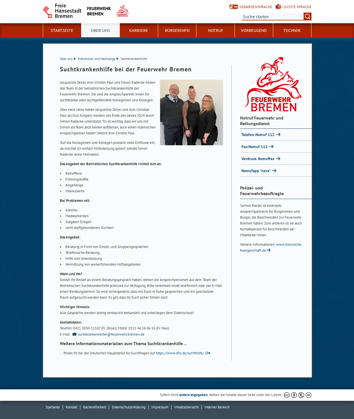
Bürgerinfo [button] (177, 30)
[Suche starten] (307, 16)
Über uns (66, 59)
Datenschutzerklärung (129, 407)
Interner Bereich (217, 407)
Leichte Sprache (296, 6)
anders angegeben (193, 394)
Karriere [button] (138, 30)
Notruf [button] (215, 30)
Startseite (62, 30)
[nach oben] (336, 401)
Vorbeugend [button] (254, 30)
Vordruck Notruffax (258, 158)
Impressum (159, 407)
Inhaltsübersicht (186, 407)
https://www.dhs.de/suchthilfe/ (180, 353)
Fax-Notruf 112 (255, 146)
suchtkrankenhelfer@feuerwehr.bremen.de (111, 334)
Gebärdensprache (256, 6)
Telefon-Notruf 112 (259, 134)
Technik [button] (292, 30)
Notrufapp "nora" (256, 170)
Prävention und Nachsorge (96, 59)
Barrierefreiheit (94, 407)
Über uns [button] (100, 30)
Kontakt (71, 407)
